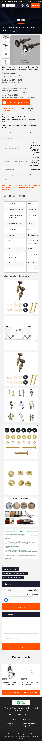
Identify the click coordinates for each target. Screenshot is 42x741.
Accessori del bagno (10, 569)
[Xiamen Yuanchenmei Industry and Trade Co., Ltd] (10, 5)
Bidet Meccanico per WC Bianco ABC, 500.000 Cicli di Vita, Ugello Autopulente (30, 683)
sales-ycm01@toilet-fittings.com (14, 1)
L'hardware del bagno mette (12, 577)
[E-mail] (6, 600)
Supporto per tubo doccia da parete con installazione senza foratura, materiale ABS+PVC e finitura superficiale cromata (11, 683)
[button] (6, 64)
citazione (35, 5)
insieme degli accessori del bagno (14, 573)
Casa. (4, 27)
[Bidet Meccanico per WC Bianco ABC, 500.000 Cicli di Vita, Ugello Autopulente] (30, 672)
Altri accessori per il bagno (25, 27)
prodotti (11, 27)
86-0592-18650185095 (22, 719)
